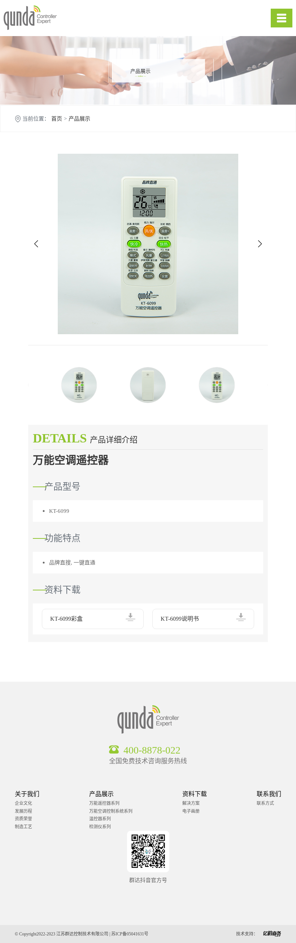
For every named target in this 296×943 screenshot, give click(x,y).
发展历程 (23, 811)
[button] (36, 244)
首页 (56, 119)
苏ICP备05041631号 (129, 934)
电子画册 (191, 811)
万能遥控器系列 (104, 803)
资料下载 (194, 794)
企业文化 (23, 803)
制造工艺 (23, 826)
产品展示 (79, 119)
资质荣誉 (23, 818)
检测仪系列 (100, 826)
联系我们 (269, 794)
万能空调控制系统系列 (110, 811)
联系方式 (265, 803)
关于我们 (27, 794)
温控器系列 (100, 818)
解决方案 (191, 803)
